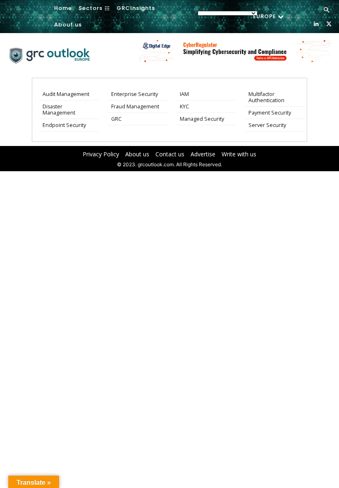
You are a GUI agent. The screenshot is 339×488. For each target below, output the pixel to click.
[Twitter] (329, 23)
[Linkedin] (316, 23)
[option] (235, 55)
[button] (326, 10)
